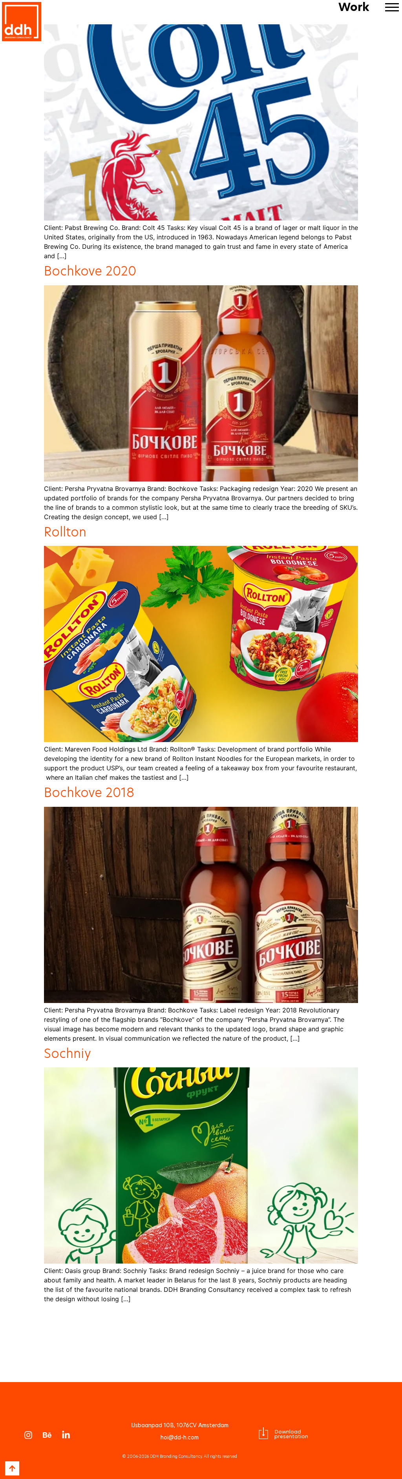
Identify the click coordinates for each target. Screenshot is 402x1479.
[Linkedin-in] (66, 1435)
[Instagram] (28, 1435)
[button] (392, 7)
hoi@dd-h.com (180, 1437)
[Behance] (47, 1435)
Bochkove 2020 (90, 271)
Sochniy (67, 1053)
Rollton (65, 532)
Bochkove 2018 (89, 792)
